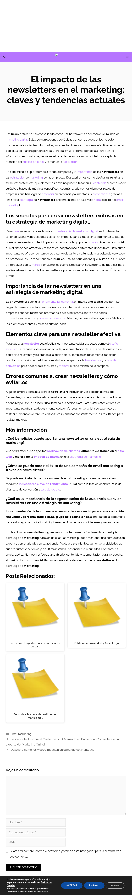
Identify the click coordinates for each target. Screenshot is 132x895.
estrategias (17, 177)
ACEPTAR (71, 885)
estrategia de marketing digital (78, 231)
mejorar (64, 366)
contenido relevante (52, 318)
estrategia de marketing (85, 456)
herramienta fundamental (57, 301)
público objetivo (33, 161)
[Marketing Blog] (67, 57)
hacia (97, 199)
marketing (36, 177)
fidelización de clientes (63, 451)
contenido (100, 183)
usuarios (93, 242)
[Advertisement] (66, 26)
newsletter (31, 343)
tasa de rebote (50, 489)
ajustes (44, 891)
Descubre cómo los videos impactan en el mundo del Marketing (52, 749)
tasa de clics (93, 360)
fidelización (70, 161)
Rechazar (94, 885)
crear (15, 231)
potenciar (48, 194)
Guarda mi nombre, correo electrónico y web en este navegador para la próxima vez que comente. (65, 853)
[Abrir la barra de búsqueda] (4, 57)
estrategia (26, 199)
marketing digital (17, 139)
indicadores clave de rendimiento (43, 484)
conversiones (101, 194)
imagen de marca (47, 456)
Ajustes (115, 885)
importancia (84, 172)
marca (36, 264)
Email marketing (20, 734)
